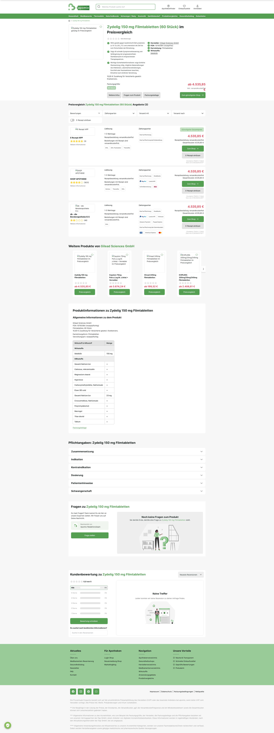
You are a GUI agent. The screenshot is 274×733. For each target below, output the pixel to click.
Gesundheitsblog (186, 16)
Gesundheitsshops (146, 661)
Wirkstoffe (143, 671)
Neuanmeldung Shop (113, 661)
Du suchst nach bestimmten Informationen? (88, 628)
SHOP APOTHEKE (78, 179)
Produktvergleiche (170, 16)
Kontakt (73, 675)
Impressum (154, 691)
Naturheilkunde (112, 16)
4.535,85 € (196, 136)
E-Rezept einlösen (83, 120)
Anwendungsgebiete (147, 675)
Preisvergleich (85, 292)
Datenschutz (166, 691)
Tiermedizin (99, 16)
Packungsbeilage (152, 95)
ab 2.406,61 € (187, 286)
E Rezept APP (76, 138)
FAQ (71, 671)
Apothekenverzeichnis (148, 658)
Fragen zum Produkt (132, 95)
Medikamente (86, 16)
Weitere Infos (114, 95)
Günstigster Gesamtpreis (192, 129)
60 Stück (111, 88)
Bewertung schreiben (89, 621)
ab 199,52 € (151, 286)
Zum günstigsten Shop (191, 95)
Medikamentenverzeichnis (149, 668)
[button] (203, 269)
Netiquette (199, 691)
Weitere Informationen (78, 144)
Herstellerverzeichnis (147, 665)
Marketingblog (110, 665)
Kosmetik (142, 16)
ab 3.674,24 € (117, 286)
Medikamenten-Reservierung (82, 661)
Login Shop (109, 658)
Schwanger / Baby (128, 16)
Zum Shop (191, 148)
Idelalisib (154, 53)
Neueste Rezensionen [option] (188, 575)
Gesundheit (73, 16)
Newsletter (74, 668)
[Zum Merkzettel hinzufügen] (101, 27)
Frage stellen (90, 535)
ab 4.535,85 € (82, 286)
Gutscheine (201, 16)
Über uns (74, 658)
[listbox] (85, 113)
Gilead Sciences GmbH (169, 43)
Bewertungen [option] (75, 113)
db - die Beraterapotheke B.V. (80, 215)
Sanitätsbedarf (154, 16)
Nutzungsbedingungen (183, 691)
